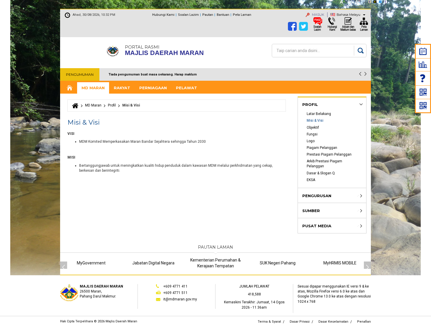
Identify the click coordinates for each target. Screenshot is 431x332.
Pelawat (186, 87)
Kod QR (423, 92)
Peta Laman (242, 15)
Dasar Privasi (300, 322)
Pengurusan (316, 195)
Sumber (311, 210)
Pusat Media (316, 225)
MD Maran (93, 87)
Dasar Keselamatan (333, 322)
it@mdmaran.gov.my (180, 299)
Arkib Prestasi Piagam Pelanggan (325, 163)
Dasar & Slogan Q (321, 173)
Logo (311, 141)
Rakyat (122, 87)
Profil (112, 105)
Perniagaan (153, 87)
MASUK (317, 15)
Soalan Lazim (423, 78)
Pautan (207, 15)
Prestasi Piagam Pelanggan (329, 154)
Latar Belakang (319, 114)
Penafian (364, 322)
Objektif (313, 127)
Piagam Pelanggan (322, 148)
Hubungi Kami (163, 15)
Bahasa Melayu (348, 15)
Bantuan (223, 15)
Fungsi (312, 134)
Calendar (423, 51)
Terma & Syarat (269, 322)
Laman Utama (69, 88)
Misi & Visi (315, 120)
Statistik (423, 64)
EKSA (311, 180)
